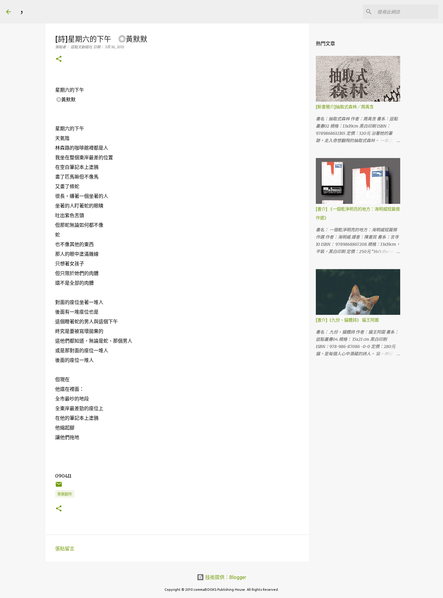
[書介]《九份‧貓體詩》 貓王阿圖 (347, 320)
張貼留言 (64, 548)
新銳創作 (65, 494)
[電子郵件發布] (58, 487)
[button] (58, 59)
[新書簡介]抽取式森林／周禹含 (345, 106)
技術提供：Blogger (225, 577)
